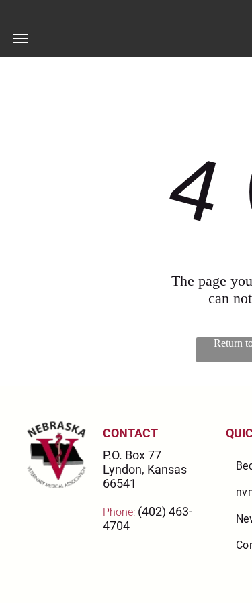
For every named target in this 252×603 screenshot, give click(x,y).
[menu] (20, 38)
